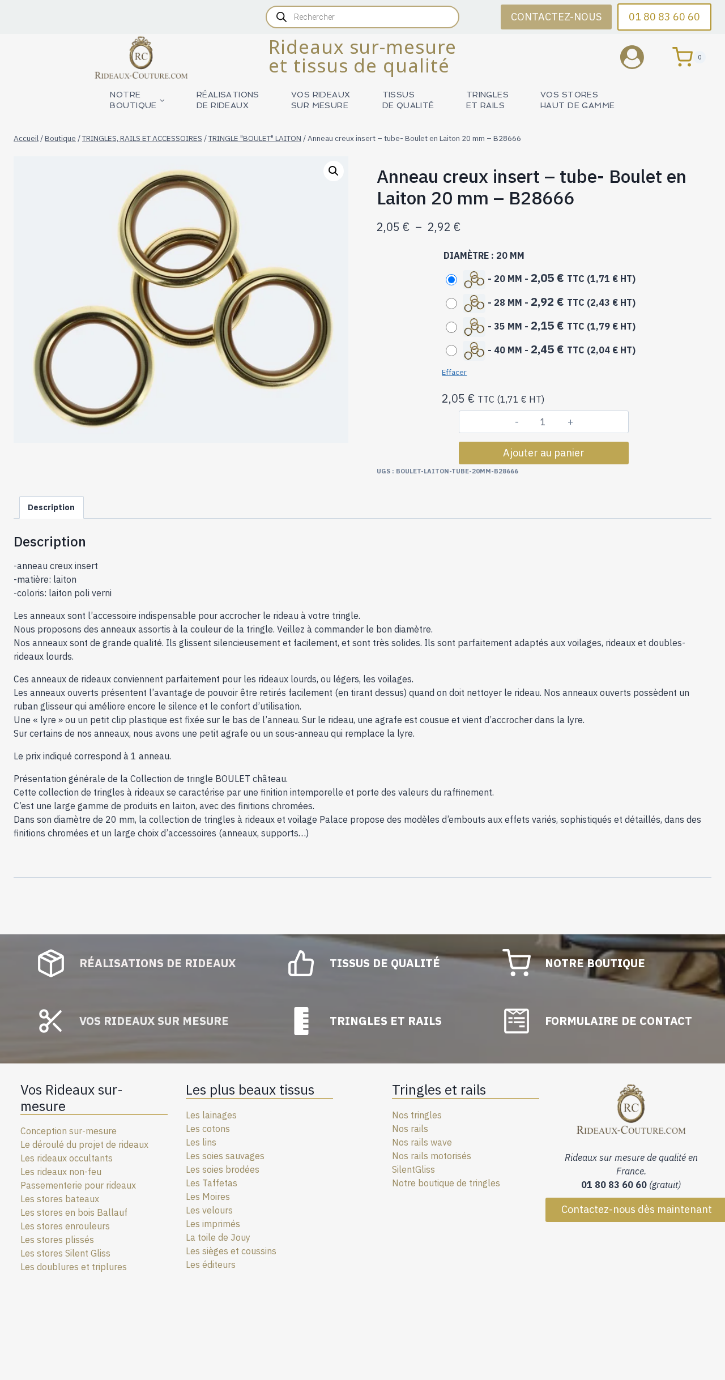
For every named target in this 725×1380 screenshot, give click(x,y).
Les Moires (208, 1196)
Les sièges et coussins (231, 1251)
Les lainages (211, 1115)
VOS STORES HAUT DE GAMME (577, 100)
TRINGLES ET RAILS (487, 100)
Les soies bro (213, 1169)
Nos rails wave (422, 1142)
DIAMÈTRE (466, 255)
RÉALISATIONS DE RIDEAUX (228, 100)
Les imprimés (213, 1223)
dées (249, 1169)
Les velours (209, 1210)
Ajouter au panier (544, 452)
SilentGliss (413, 1169)
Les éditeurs (211, 1264)
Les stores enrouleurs (65, 1226)
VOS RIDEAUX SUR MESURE (321, 100)
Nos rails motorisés (431, 1155)
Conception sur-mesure (68, 1131)
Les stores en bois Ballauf (73, 1212)
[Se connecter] (640, 57)
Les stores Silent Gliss (65, 1253)
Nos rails (410, 1128)
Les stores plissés (57, 1239)
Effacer (454, 372)
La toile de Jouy (218, 1237)
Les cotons (208, 1128)
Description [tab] (51, 507)
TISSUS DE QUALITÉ (408, 100)
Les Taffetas (211, 1183)
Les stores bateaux (59, 1198)
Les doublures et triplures (73, 1266)
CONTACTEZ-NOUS (556, 16)
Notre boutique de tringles (446, 1183)
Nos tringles (417, 1115)
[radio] (543, 278)
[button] (333, 171)
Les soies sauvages (225, 1155)
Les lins (201, 1142)
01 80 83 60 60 (664, 16)
